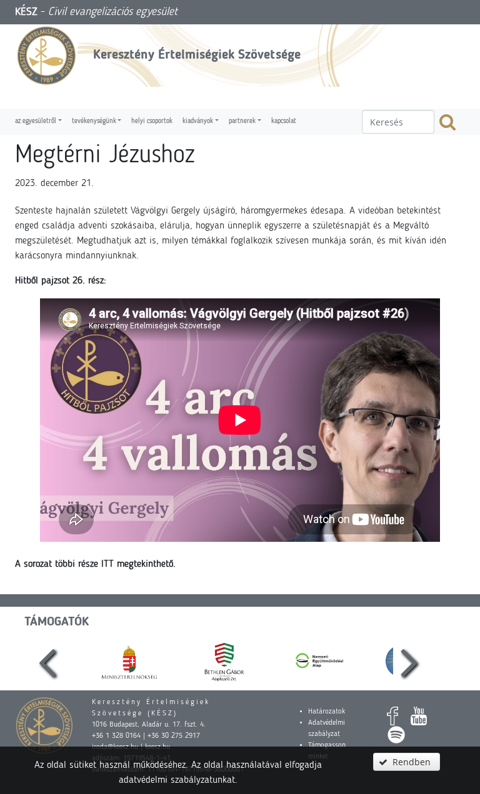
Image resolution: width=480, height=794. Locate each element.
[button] (406, 762)
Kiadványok (197, 121)
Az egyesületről (35, 121)
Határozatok (326, 711)
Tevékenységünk (94, 121)
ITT (107, 564)
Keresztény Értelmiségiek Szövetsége (197, 55)
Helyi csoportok (151, 121)
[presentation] (47, 661)
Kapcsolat (283, 121)
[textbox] (398, 122)
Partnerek (242, 121)
